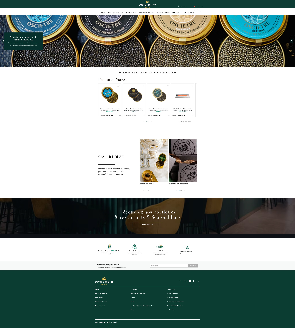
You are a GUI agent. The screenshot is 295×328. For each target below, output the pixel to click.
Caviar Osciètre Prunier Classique (158, 109)
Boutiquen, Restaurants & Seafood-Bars (142, 305)
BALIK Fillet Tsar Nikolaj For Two (182, 109)
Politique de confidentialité (174, 305)
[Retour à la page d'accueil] (147, 4)
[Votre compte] (197, 10)
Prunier (133, 297)
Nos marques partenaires (138, 293)
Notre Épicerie (99, 297)
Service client (171, 289)
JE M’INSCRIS (192, 265)
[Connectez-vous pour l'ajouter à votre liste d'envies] (119, 85)
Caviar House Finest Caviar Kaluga (110, 109)
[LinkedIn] (198, 281)
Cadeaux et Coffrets (101, 301)
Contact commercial (172, 293)
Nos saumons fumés (101, 293)
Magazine (134, 310)
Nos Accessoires (100, 305)
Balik (132, 301)
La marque (134, 289)
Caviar (97, 289)
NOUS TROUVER (184, 6)
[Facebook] (190, 281)
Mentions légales (171, 310)
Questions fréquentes (173, 297)
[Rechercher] (194, 10)
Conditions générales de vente (175, 301)
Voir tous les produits (185, 121)
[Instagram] (194, 281)
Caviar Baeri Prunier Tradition (134, 109)
